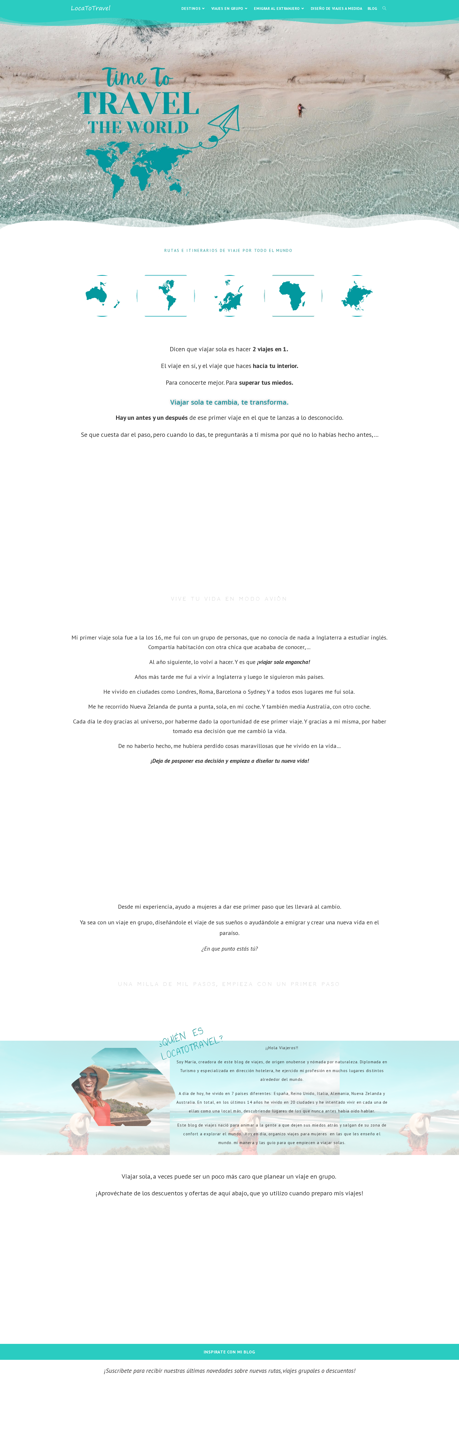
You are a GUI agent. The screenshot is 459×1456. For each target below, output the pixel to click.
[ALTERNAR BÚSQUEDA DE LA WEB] (384, 8)
